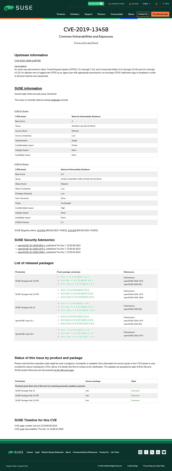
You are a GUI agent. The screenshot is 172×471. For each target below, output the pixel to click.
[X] (152, 452)
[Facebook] (146, 452)
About (68, 452)
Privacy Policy (148, 466)
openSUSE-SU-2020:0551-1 (31, 245)
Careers (30, 452)
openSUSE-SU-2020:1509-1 (31, 252)
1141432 (72, 230)
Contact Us (143, 14)
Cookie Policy (160, 466)
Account (135, 4)
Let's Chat (115, 452)
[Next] (95, 43)
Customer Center (117, 4)
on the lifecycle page (64, 370)
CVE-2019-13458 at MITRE (28, 61)
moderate (55, 100)
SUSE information (28, 88)
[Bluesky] (164, 452)
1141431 (41, 230)
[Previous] (79, 43)
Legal (37, 452)
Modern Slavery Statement (53, 452)
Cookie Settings (132, 466)
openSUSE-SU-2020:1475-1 (31, 249)
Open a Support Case (20, 466)
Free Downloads (160, 14)
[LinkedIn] (158, 452)
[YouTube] (140, 452)
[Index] (88, 43)
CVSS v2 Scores (21, 111)
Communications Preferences (85, 452)
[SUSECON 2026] (96, 4)
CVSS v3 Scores (21, 164)
